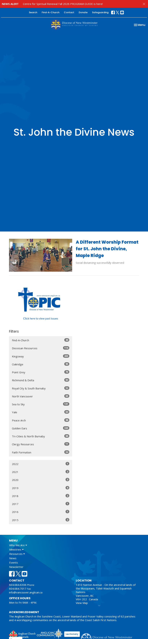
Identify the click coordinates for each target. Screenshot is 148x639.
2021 (40, 472)
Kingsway (40, 356)
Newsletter (16, 567)
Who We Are (17, 545)
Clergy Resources (40, 444)
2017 (40, 504)
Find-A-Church (50, 12)
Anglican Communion (50, 634)
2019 (40, 488)
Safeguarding (100, 12)
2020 (40, 480)
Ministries (15, 549)
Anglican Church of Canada (22, 634)
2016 (40, 512)
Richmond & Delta (40, 380)
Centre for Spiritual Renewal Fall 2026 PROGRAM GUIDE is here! (63, 4)
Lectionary (72, 634)
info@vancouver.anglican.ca (25, 592)
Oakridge (40, 364)
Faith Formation (40, 452)
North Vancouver (40, 396)
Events (13, 562)
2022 (40, 464)
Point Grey (40, 372)
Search (33, 12)
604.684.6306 (17, 585)
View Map (82, 603)
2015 (40, 520)
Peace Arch (40, 420)
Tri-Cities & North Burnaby (40, 436)
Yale (40, 412)
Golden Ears (40, 428)
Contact (69, 12)
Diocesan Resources (40, 348)
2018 (40, 496)
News (12, 558)
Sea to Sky (40, 404)
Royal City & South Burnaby (40, 388)
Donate (83, 12)
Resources (16, 554)
